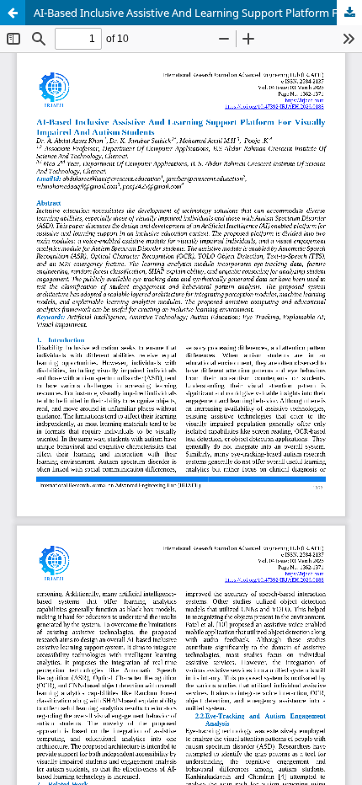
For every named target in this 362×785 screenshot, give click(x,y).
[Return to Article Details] (12, 12)
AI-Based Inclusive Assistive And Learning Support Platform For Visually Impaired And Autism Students (198, 12)
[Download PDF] (349, 12)
